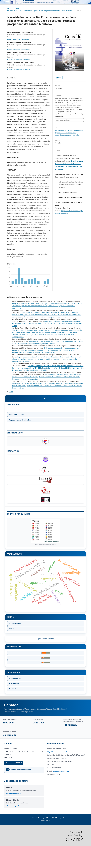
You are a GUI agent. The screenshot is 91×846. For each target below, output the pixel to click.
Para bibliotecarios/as (17, 689)
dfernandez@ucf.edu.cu (15, 806)
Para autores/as (14, 684)
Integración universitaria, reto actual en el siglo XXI (31, 303)
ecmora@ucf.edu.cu (13, 793)
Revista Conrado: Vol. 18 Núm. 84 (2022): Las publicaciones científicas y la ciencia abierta (47, 342)
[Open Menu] (7, 2)
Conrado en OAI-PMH (14, 763)
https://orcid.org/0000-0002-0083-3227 (18, 39)
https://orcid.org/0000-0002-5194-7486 (18, 59)
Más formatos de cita (63, 120)
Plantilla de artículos (16, 414)
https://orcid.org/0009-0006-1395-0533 (18, 69)
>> (12, 392)
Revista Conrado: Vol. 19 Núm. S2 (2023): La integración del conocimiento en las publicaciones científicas (48, 369)
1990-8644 (8, 722)
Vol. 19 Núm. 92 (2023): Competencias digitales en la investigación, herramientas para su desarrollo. (40, 11)
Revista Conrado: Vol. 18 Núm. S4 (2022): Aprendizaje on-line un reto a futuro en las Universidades (44, 351)
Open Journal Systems (45, 639)
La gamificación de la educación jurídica (44, 341)
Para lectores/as (15, 678)
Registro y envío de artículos (20, 420)
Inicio (9, 8)
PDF (59, 78)
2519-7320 (39, 722)
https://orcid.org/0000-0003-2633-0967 (18, 49)
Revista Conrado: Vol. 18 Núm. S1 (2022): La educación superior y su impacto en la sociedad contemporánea (45, 334)
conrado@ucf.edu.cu (61, 771)
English (11, 628)
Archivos (16, 8)
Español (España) (15, 623)
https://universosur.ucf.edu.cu (58, 752)
